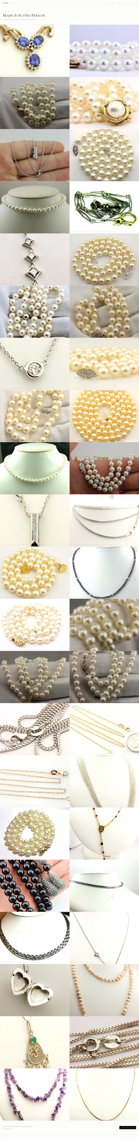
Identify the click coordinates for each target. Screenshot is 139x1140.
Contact (133, 2)
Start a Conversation (127, 1127)
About (127, 2)
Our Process (120, 2)
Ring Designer (110, 2)
